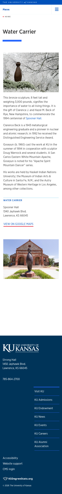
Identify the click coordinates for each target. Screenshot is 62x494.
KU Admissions (43, 400)
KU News (39, 417)
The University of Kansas (20, 485)
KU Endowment (43, 408)
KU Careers (41, 433)
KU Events (40, 425)
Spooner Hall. (34, 118)
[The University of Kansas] (21, 351)
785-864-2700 (11, 379)
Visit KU (39, 391)
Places (6, 9)
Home (7, 16)
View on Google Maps (18, 224)
